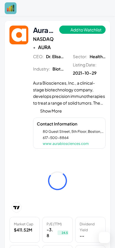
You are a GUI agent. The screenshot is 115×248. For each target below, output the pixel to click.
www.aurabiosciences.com (66, 143)
